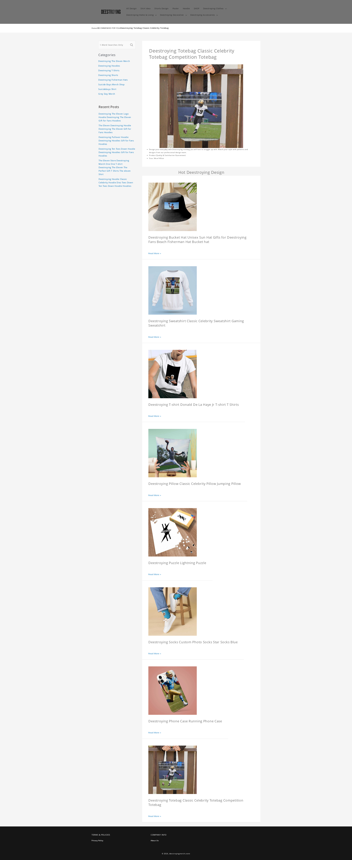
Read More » (154, 253)
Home (94, 28)
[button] (214, 8)
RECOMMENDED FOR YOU (108, 28)
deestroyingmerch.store (179, 854)
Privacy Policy (97, 840)
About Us (155, 840)
